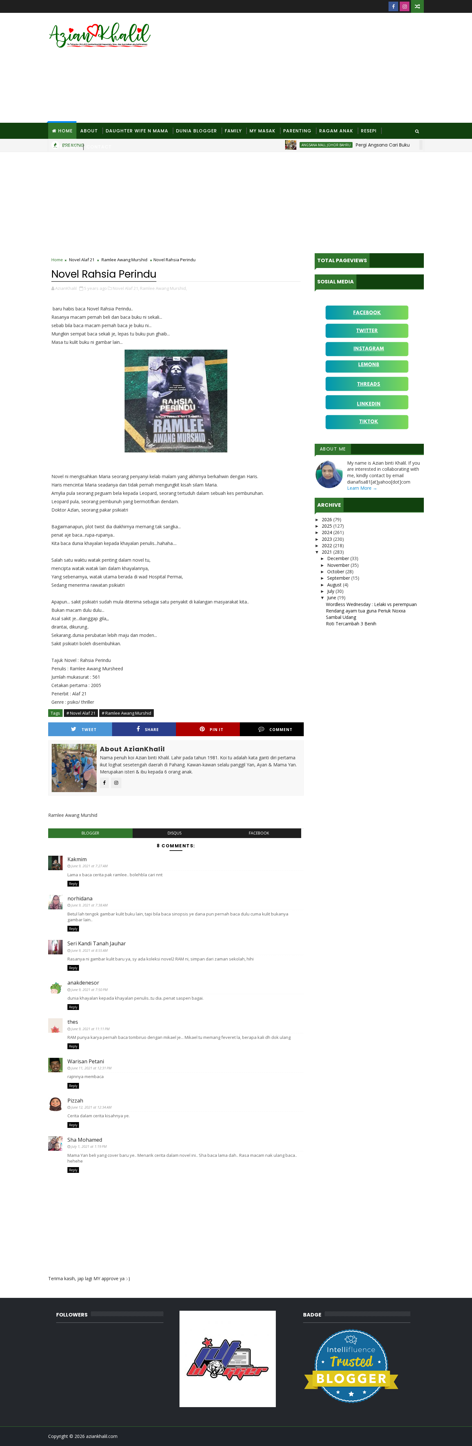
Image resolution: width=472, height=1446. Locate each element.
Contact (99, 147)
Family (233, 131)
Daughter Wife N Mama (137, 131)
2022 (327, 545)
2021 (327, 552)
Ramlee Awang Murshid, (163, 288)
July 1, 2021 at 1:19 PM (89, 1146)
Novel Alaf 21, (126, 288)
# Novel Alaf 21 (80, 713)
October (336, 571)
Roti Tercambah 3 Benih (351, 623)
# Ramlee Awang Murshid (126, 713)
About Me (333, 449)
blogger (90, 833)
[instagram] (404, 6)
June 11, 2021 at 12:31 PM (91, 1068)
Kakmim (77, 859)
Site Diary (65, 147)
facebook (259, 833)
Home (65, 131)
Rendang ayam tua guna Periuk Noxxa (366, 611)
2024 (327, 532)
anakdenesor (83, 982)
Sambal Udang (341, 617)
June (332, 597)
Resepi (369, 131)
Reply (73, 883)
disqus (174, 833)
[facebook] (393, 6)
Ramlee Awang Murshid (124, 260)
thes (72, 1021)
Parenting (297, 131)
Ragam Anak (336, 131)
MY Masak (262, 131)
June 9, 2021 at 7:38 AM (89, 905)
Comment (281, 729)
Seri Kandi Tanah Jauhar (96, 943)
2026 (327, 519)
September (339, 578)
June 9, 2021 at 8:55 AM (89, 950)
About (89, 131)
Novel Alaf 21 (81, 260)
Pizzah (75, 1100)
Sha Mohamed (84, 1139)
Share (152, 729)
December (338, 558)
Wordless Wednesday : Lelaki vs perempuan (371, 604)
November (339, 565)
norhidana (79, 898)
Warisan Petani (85, 1061)
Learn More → (362, 488)
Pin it (216, 729)
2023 (327, 539)
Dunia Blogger (196, 131)
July (331, 591)
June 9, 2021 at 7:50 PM (89, 989)
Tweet (89, 729)
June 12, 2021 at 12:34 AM (91, 1107)
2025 (327, 526)
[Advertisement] (306, 68)
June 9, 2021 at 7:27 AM (89, 865)
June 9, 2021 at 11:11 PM (90, 1028)
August (335, 585)
